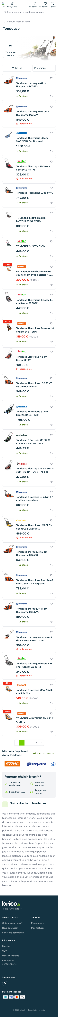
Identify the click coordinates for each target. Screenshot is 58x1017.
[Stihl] (12, 763)
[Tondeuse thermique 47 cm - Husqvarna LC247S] (29, 87)
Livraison (6, 946)
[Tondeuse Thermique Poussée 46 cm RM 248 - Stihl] (29, 332)
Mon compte (37, 923)
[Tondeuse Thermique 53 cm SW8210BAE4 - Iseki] (29, 415)
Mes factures (37, 928)
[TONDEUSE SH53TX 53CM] (29, 249)
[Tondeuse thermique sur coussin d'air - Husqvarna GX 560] (29, 640)
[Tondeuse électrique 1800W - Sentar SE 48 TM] (29, 169)
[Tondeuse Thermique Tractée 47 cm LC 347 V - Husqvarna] (29, 584)
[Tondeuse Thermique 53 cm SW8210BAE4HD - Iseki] (29, 142)
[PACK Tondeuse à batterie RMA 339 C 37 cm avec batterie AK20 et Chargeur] (29, 275)
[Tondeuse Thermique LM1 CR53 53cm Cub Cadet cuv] (29, 528)
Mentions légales (10, 955)
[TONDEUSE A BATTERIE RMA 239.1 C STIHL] (29, 722)
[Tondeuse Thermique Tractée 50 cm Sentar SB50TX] (29, 304)
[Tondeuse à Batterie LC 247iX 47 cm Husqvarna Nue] (29, 501)
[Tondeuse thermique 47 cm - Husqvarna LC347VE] (29, 613)
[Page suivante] (41, 743)
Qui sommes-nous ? (12, 923)
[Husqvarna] (36, 763)
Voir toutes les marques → (44, 753)
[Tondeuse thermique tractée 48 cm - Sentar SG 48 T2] (29, 666)
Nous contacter (10, 928)
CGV (4, 950)
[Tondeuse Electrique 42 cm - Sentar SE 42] (29, 360)
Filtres (18, 68)
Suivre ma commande (13, 932)
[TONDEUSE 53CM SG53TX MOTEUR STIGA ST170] (29, 222)
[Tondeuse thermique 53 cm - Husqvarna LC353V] (29, 114)
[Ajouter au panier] (51, 96)
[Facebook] (4, 983)
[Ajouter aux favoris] (51, 78)
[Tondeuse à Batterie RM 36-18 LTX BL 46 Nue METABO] (29, 444)
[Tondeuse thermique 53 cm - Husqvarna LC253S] (29, 556)
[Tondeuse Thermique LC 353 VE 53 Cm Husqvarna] (29, 387)
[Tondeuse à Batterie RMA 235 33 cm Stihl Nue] (29, 694)
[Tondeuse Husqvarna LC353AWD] (29, 195)
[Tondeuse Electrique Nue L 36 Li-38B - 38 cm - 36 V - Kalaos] (29, 472)
